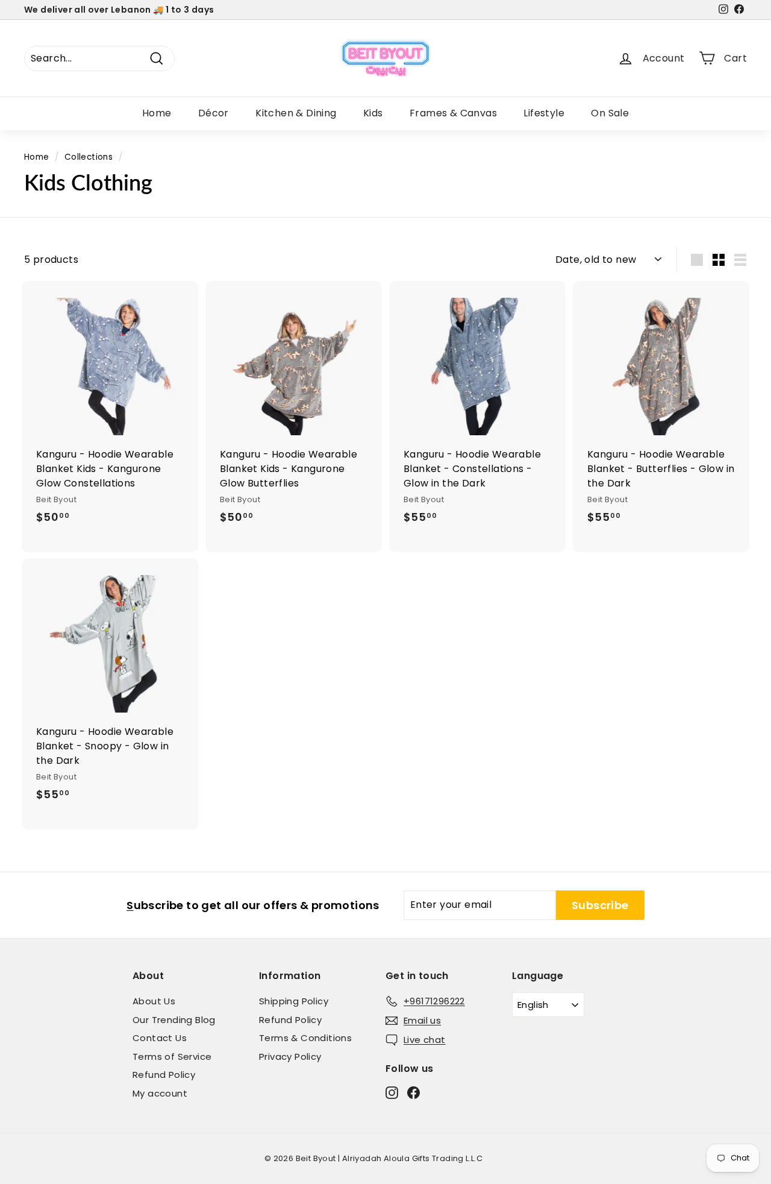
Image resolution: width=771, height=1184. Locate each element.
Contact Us (160, 1037)
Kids (373, 113)
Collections (88, 157)
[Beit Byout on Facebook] (413, 1092)
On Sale (610, 113)
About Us (154, 1001)
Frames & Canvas (453, 113)
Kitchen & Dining (295, 113)
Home (157, 113)
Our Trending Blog (174, 1019)
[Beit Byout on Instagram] (392, 1092)
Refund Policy (164, 1074)
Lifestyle (543, 113)
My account (160, 1093)
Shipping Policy (293, 1001)
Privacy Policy (290, 1056)
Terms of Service (172, 1056)
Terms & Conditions (305, 1037)
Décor (213, 113)
